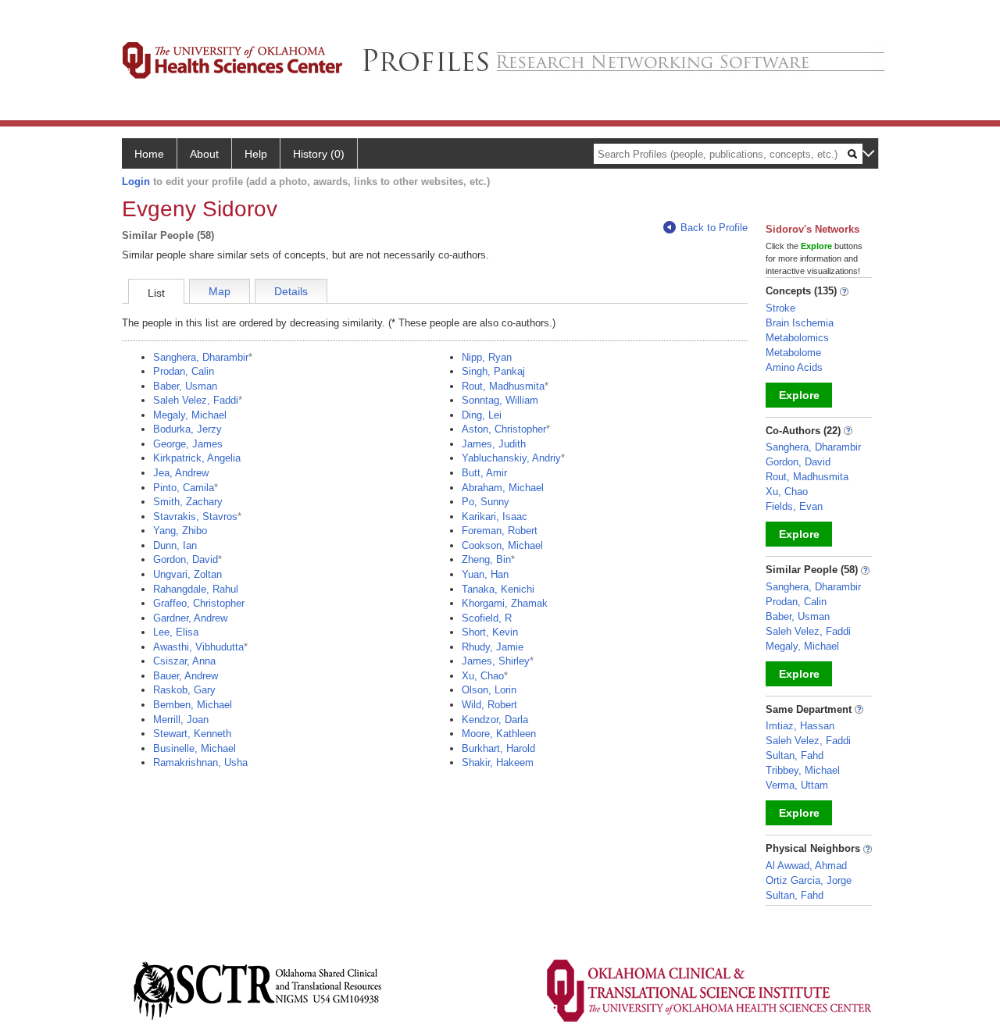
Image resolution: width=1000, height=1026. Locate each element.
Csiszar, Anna (184, 661)
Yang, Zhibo (180, 530)
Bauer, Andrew (185, 676)
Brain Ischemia (800, 323)
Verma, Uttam (797, 785)
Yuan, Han (485, 574)
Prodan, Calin (183, 371)
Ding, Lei (482, 415)
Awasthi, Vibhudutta (198, 647)
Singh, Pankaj (493, 371)
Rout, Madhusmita (503, 386)
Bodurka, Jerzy (187, 429)
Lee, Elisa (175, 632)
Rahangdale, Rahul (195, 589)
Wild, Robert (489, 705)
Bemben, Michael (192, 705)
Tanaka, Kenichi (498, 589)
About (204, 154)
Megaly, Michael (190, 415)
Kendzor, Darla (495, 719)
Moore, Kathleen (499, 733)
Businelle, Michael (194, 748)
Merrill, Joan (181, 719)
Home (149, 154)
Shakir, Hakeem (498, 762)
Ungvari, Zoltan (187, 574)
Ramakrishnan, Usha (200, 762)
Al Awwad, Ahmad (806, 865)
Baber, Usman (185, 386)
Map (219, 291)
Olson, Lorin (489, 690)
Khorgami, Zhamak (505, 603)
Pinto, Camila (183, 487)
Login (136, 181)
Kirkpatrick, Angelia (197, 458)
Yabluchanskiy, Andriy (511, 458)
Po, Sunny (485, 502)
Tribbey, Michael (803, 770)
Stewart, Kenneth (192, 733)
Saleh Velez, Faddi (195, 400)
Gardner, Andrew (190, 618)
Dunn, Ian (175, 545)
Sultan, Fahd (794, 755)
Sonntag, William (500, 400)
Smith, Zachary (188, 502)
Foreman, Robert (500, 530)
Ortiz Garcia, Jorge (809, 880)
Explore (799, 395)
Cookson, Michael (502, 545)
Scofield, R (487, 618)
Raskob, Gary (184, 690)
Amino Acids (794, 367)
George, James (188, 444)
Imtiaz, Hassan (800, 726)
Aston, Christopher (504, 429)
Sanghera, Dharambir (200, 357)
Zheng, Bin (486, 559)
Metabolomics (797, 338)
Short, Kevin (490, 632)
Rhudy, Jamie (492, 647)
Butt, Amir (484, 473)
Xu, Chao (483, 676)
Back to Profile (714, 227)
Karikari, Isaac (494, 516)
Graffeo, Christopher (199, 603)
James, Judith (494, 444)
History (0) (319, 154)
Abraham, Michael (503, 487)
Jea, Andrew (181, 473)
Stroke (780, 308)
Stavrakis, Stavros (195, 516)
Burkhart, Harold (498, 748)
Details (291, 291)
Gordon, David (185, 559)
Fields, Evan (794, 506)
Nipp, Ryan (487, 357)
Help (256, 154)
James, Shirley (496, 661)
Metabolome (793, 352)
